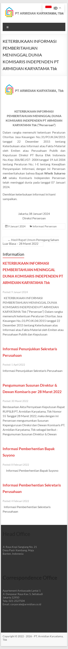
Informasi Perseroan (45, 226)
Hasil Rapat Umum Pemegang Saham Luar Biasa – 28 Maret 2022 (31, 241)
